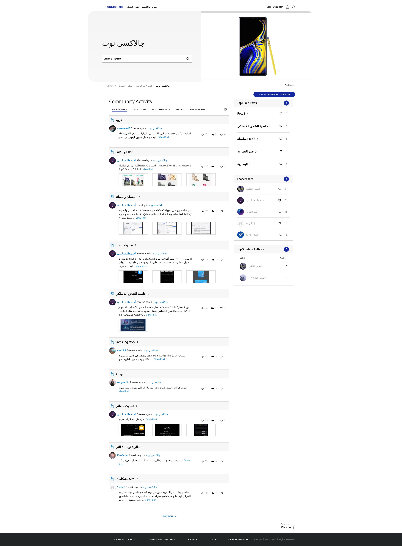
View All (263, 103)
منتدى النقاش (133, 7)
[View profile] (112, 128)
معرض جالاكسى (149, 7)
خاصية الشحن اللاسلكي (130, 294)
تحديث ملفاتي (124, 406)
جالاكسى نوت (155, 128)
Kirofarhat (122, 455)
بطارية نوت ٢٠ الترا (127, 447)
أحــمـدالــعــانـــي (126, 160)
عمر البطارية (246, 151)
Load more (168, 516)
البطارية (242, 164)
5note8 (121, 487)
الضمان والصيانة (125, 197)
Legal (213, 539)
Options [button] (289, 85)
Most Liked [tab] (140, 109)
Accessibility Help (124, 539)
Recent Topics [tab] (119, 109)
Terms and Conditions (161, 539)
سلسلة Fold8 (246, 139)
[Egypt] (115, 6)
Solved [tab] (180, 109)
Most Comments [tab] (161, 109)
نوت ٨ (119, 374)
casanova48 (123, 128)
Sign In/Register (275, 7)
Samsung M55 (125, 342)
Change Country (238, 539)
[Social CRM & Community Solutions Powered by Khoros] (288, 526)
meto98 (121, 350)
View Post (163, 137)
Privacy (192, 539)
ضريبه (119, 120)
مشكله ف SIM (124, 479)
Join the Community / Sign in (274, 94)
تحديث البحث (124, 245)
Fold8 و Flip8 (124, 152)
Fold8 (241, 113)
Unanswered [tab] (197, 109)
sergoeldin (123, 382)
